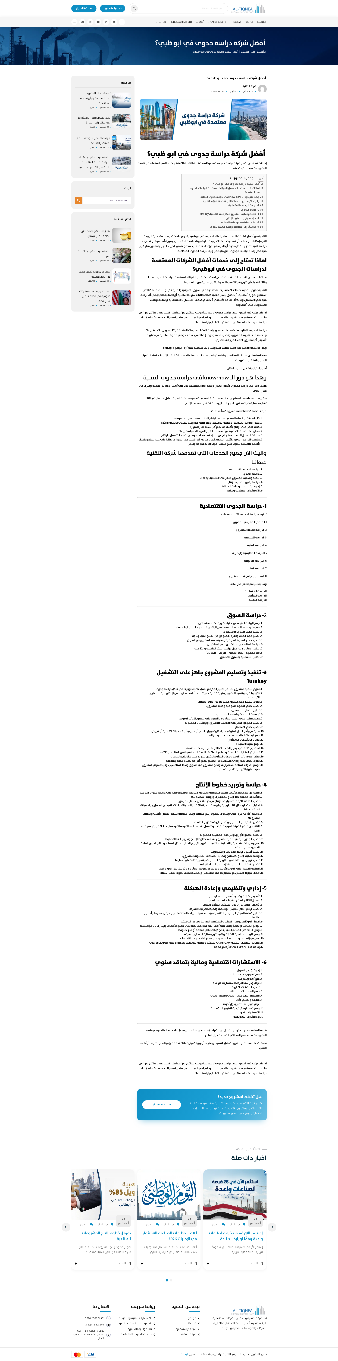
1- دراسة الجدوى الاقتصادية (243, 205)
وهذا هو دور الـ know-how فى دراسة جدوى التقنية (229, 197)
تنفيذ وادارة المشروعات (138, 1329)
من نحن (249, 22)
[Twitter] (114, 22)
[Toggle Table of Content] (259, 179)
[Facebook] (122, 22)
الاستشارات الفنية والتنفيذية (135, 1318)
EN (82, 22)
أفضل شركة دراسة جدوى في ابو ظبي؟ (237, 184)
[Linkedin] (106, 22)
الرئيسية (262, 22)
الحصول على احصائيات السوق (134, 1323)
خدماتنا (237, 22)
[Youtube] (98, 22)
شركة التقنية (188, 1334)
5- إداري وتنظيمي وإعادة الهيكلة (240, 223)
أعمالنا (199, 22)
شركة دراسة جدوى (185, 1329)
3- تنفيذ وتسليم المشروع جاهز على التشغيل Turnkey (229, 214)
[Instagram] (90, 22)
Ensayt (184, 1354)
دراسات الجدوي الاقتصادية (136, 1334)
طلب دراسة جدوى (113, 8)
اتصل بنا (162, 22)
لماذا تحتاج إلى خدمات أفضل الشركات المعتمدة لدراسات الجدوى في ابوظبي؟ (224, 190)
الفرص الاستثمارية (181, 22)
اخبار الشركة (247, 52)
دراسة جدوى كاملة (220, 1063)
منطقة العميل (84, 8)
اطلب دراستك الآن (161, 1105)
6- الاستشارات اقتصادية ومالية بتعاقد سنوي (234, 227)
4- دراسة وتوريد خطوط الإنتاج (242, 218)
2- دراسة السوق (250, 210)
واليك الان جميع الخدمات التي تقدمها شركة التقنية (231, 201)
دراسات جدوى (218, 22)
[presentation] (66, 1227)
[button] (167, 1280)
